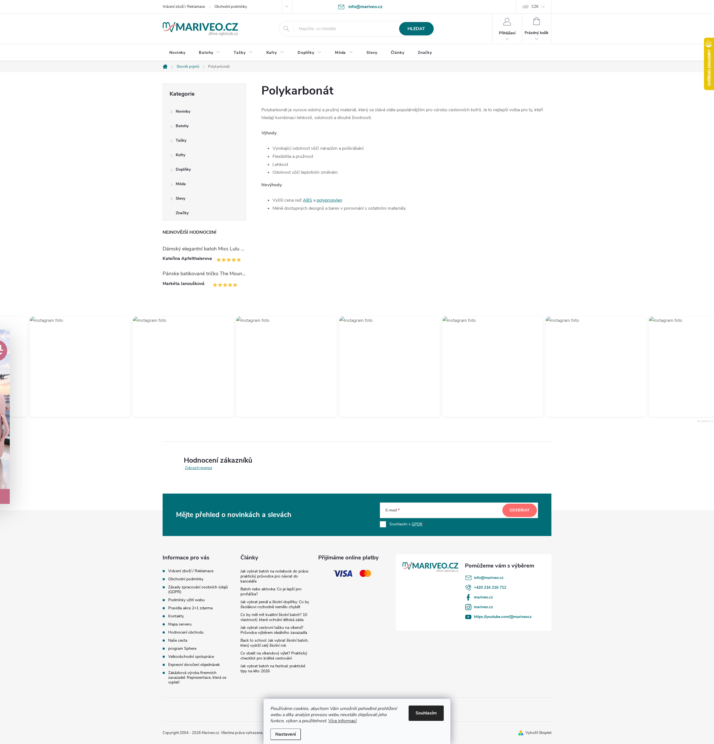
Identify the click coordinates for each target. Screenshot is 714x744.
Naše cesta (177, 640)
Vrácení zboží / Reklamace (184, 6)
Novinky (183, 111)
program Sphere (182, 648)
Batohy (182, 126)
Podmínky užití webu (186, 600)
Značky (182, 213)
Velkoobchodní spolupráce (191, 656)
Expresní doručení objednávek (194, 664)
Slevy (180, 198)
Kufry (180, 155)
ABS (307, 200)
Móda (181, 184)
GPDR (417, 524)
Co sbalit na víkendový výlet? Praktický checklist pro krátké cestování (273, 656)
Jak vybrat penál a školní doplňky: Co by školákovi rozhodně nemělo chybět (274, 604)
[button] (72, 367)
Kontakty (176, 616)
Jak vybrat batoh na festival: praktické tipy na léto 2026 (272, 668)
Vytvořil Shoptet (538, 732)
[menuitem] (177, 52)
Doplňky (183, 169)
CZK (535, 6)
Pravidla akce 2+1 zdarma (190, 608)
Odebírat (520, 510)
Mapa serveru (180, 624)
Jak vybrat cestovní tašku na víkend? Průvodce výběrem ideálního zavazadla (273, 630)
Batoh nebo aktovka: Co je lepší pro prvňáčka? (270, 591)
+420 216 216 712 (490, 587)
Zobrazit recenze (198, 467)
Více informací (342, 721)
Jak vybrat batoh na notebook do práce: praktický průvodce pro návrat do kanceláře (274, 576)
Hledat (416, 29)
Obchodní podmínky (230, 6)
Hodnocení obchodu (186, 632)
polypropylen (329, 200)
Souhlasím (426, 713)
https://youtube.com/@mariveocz (503, 616)
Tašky (181, 140)
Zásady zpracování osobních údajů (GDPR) (198, 589)
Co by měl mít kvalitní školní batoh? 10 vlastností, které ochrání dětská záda (273, 617)
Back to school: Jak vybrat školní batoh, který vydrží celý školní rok (274, 643)
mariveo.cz (483, 597)
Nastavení (285, 734)
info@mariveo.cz (488, 577)
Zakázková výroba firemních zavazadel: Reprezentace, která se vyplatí (197, 677)
